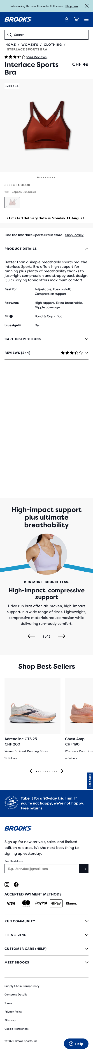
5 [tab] (45, 771)
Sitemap (10, 1020)
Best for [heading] (11, 289)
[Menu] (86, 19)
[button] (46, 125)
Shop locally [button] (74, 235)
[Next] (61, 636)
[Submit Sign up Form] (83, 868)
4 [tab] (42, 771)
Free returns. (32, 808)
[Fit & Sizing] (46, 935)
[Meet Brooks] (46, 962)
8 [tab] (51, 771)
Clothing (53, 44)
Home (10, 44)
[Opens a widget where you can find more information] (76, 1044)
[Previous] (31, 636)
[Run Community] (46, 921)
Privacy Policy (13, 1011)
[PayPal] (41, 903)
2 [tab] (38, 771)
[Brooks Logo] (46, 829)
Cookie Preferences (16, 1028)
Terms (8, 1003)
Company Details (16, 994)
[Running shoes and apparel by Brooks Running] (18, 19)
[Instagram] (7, 884)
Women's (29, 44)
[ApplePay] (56, 903)
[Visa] (11, 903)
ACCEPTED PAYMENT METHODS (33, 894)
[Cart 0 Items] (76, 19)
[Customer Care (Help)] (46, 948)
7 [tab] (49, 771)
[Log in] (67, 19)
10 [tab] (56, 771)
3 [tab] (40, 771)
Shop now (71, 6)
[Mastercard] (26, 903)
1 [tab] (36, 771)
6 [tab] (47, 771)
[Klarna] (71, 903)
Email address (14, 861)
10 (54, 177)
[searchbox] (50, 34)
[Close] (86, 6)
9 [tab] (54, 771)
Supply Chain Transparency (22, 986)
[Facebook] (16, 884)
